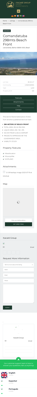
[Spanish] (15, 16)
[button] (18, 11)
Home (5, 21)
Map (18, 106)
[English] (23, 16)
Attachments (18, 102)
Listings (12, 21)
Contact (18, 110)
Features (18, 98)
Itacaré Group (10, 238)
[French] (18, 16)
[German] (12, 16)
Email (32, 247)
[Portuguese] (20, 16)
